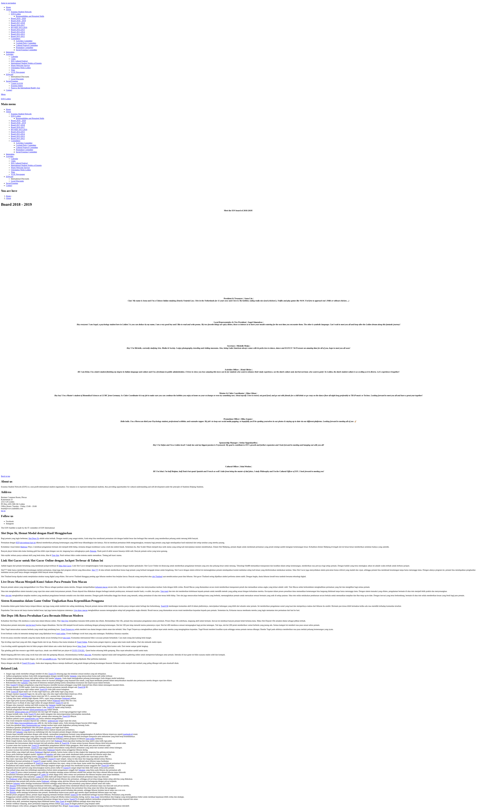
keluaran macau (101, 587)
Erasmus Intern (17, 86)
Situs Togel (81, 646)
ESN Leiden (16, 14)
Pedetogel (27, 696)
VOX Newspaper (18, 72)
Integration (10, 52)
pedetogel (59, 736)
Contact (9, 90)
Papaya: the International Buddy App (25, 88)
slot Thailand (157, 576)
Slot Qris (64, 621)
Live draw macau (80, 610)
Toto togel (164, 591)
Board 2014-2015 (18, 30)
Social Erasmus (12, 81)
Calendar (14, 56)
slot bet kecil (31, 625)
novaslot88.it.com (50, 659)
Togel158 (164, 606)
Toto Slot (55, 555)
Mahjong (23, 547)
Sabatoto (73, 676)
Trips (13, 70)
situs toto (87, 655)
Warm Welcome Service (20, 65)
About (8, 9)
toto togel (66, 638)
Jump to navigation (8, 3)
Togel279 (14, 685)
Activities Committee (24, 41)
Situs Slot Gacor (65, 566)
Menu (3, 94)
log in (3, 511)
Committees (15, 39)
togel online (60, 633)
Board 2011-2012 (18, 36)
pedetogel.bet (53, 721)
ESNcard (9, 74)
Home (8, 7)
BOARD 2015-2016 (19, 27)
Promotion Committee (24, 48)
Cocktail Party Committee (26, 43)
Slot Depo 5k (33, 538)
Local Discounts (17, 79)
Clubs (13, 59)
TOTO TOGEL (78, 650)
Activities (9, 54)
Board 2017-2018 (18, 23)
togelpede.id (128, 734)
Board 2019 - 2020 (18, 18)
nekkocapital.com (22, 712)
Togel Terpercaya (67, 629)
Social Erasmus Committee (26, 50)
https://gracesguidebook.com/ (25, 723)
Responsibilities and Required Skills (30, 16)
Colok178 (13, 772)
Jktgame (93, 551)
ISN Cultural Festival (19, 61)
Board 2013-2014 (18, 32)
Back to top (5, 476)
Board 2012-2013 (18, 34)
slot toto (8, 595)
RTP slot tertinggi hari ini (26, 543)
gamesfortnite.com (31, 718)
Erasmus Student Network (21, 12)
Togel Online (82, 642)
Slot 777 (95, 570)
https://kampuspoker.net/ (31, 725)
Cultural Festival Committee (27, 45)
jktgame (13, 788)
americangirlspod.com (38, 709)
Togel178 (52, 674)
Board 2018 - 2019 (18, 21)
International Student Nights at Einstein (26, 63)
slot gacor (47, 727)
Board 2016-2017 (18, 25)
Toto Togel (95, 797)
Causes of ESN (17, 83)
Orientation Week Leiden (21, 68)
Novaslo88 (25, 730)
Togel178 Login (28, 663)
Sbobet (12, 790)
